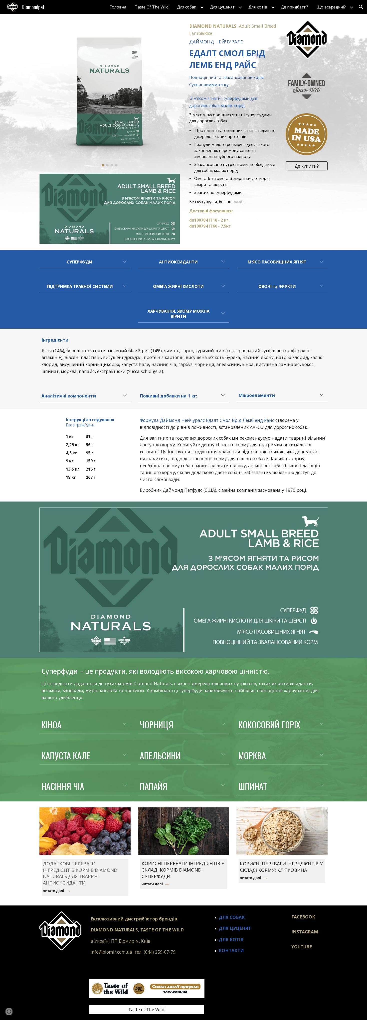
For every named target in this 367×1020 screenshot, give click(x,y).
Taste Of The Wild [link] (152, 7)
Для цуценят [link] (222, 7)
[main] (232, 125)
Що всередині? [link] (331, 7)
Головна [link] (118, 7)
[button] (361, 7)
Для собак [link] (186, 7)
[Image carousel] (109, 93)
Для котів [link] (257, 7)
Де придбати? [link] (294, 7)
